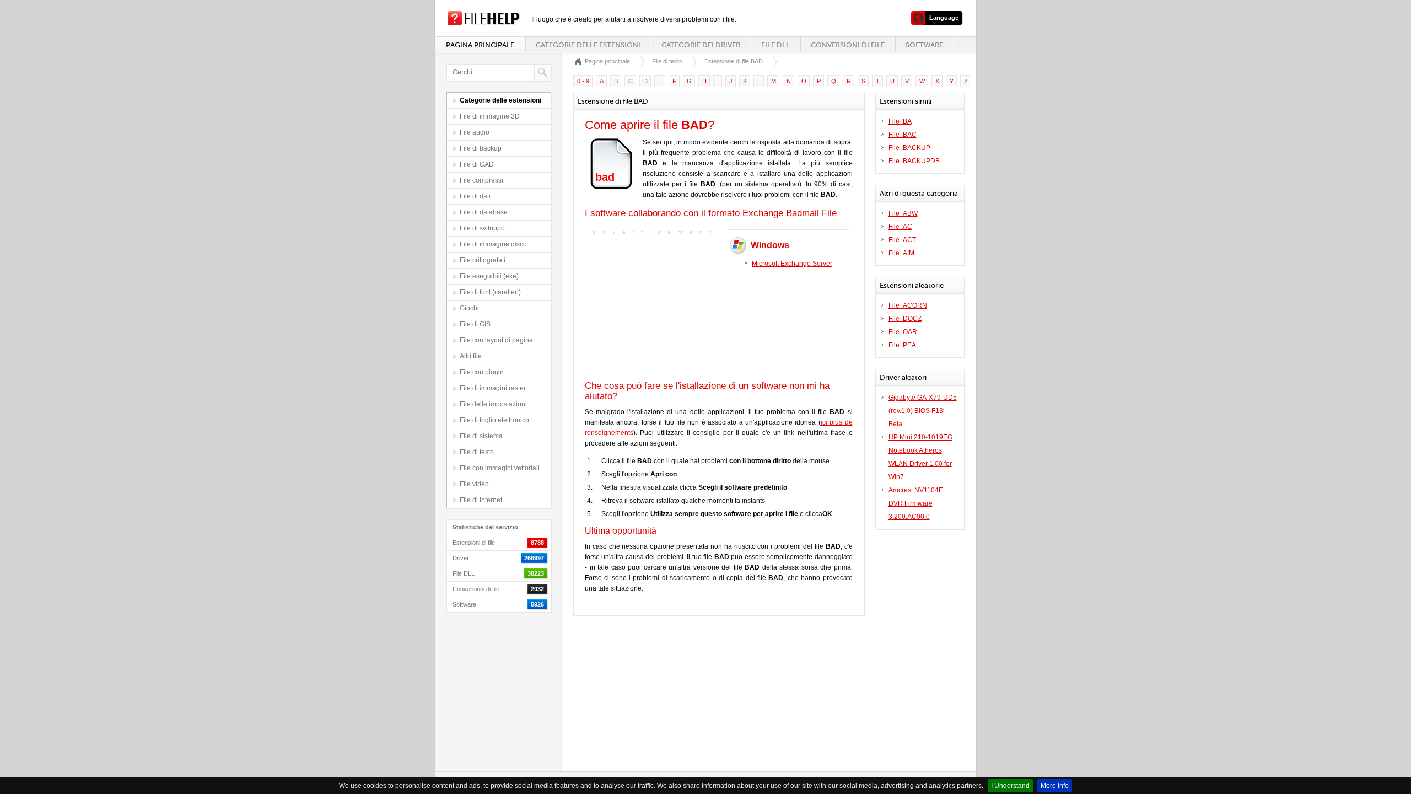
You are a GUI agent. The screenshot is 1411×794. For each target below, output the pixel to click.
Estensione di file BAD (733, 61)
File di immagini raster (493, 388)
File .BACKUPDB (914, 161)
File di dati (475, 196)
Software (924, 45)
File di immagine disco (493, 244)
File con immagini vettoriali (500, 468)
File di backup (481, 148)
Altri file (471, 356)
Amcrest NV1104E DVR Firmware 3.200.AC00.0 (915, 503)
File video (474, 484)
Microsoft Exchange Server (792, 263)
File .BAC (902, 134)
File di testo (477, 452)
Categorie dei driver (700, 45)
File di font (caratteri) (490, 292)
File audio (474, 132)
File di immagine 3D (490, 116)
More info (1055, 786)
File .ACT (902, 240)
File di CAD (477, 164)
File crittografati (482, 260)
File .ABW (903, 213)
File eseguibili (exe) (489, 276)
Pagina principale (480, 45)
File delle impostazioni (493, 404)
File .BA (900, 121)
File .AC (900, 226)
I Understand (1010, 786)
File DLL (775, 45)
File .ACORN (907, 305)
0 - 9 (583, 81)
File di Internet (481, 500)
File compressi (481, 180)
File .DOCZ (905, 319)
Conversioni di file (848, 45)
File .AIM (901, 253)
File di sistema (481, 436)
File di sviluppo (482, 228)
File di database (484, 212)
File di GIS (475, 324)
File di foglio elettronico (494, 420)
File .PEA (902, 345)
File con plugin (482, 372)
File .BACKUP (909, 148)
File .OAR (902, 332)
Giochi (469, 308)
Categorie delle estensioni (588, 45)
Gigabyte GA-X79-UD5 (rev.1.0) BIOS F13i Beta (922, 411)
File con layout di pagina (496, 340)
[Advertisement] (654, 306)
